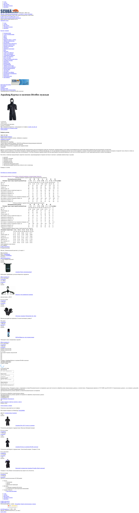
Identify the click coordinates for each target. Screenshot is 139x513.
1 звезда (20, 401)
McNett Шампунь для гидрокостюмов (25, 337)
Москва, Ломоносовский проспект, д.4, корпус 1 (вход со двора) (16, 14)
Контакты (5, 7)
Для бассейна (6, 69)
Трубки (5, 38)
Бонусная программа (6, 84)
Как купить (6, 4)
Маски (5, 37)
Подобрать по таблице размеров (8, 172)
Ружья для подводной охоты (10, 59)
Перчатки (5, 51)
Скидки (5, 3)
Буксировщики (7, 64)
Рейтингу (5, 398)
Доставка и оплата (8, 5)
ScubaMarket (7, 254)
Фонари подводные (8, 46)
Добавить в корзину (5, 139)
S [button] (4, 135)
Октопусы (6, 47)
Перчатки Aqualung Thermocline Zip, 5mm (26, 316)
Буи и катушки (7, 57)
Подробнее (3, 86)
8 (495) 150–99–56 (5, 16)
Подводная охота (7, 76)
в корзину (3, 282)
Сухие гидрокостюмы (8, 34)
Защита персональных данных (28, 504)
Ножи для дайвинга (8, 56)
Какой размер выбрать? (6, 136)
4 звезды (6, 401)
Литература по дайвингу (9, 67)
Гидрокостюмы (7, 33)
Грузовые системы (8, 60)
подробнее (3, 279)
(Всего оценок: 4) (5, 276)
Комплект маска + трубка (9, 39)
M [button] (6, 135)
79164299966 (21, 410)
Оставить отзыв (13, 128)
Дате (2, 398)
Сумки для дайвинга (8, 52)
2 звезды (15, 401)
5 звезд (2, 401)
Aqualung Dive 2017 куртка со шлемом (24, 425)
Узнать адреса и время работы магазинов (11, 18)
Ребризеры (6, 61)
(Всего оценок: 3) (5, 342)
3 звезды (11, 401)
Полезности (11, 398)
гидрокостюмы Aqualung (10, 413)
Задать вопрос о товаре (6, 405)
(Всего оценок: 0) (5, 128)
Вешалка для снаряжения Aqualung (24, 294)
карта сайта (3, 511)
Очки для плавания (8, 54)
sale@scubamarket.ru (5, 258)
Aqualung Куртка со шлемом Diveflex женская (26, 446)
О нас (4, 1)
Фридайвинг (6, 77)
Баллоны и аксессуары (9, 44)
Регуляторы (6, 42)
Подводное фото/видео (9, 68)
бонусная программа (11, 491)
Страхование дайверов (9, 55)
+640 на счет (4, 123)
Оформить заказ (4, 20)
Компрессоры (6, 63)
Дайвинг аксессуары (8, 65)
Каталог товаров (5, 30)
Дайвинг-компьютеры (8, 41)
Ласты (5, 35)
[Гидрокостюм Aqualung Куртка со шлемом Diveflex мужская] (12, 120)
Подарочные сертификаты (10, 73)
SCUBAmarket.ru (5, 509)
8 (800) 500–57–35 (14, 16)
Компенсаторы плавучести (10, 43)
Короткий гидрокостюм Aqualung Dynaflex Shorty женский (30, 468)
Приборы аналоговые (8, 48)
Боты (4, 50)
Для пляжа (6, 70)
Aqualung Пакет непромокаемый (23, 272)
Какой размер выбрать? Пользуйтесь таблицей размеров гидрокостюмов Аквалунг (21, 176)
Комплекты (6, 74)
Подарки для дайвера (8, 72)
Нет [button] (2, 135)
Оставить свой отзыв (5, 361)
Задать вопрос (4, 129)
